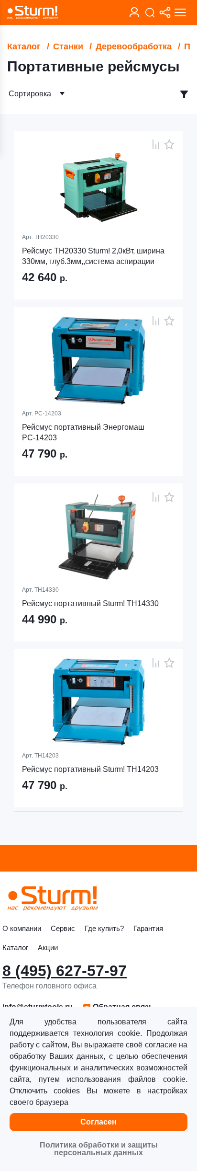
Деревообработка (134, 46)
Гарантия (148, 928)
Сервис (63, 928)
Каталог (24, 46)
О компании (21, 928)
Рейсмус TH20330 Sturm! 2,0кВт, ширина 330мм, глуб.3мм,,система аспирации (93, 256)
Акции (48, 947)
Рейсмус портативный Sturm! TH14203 (90, 769)
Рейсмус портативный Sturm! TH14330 (90, 603)
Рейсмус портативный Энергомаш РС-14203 (83, 432)
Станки (68, 46)
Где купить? (104, 928)
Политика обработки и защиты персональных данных (99, 1149)
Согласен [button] (98, 1122)
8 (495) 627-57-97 (64, 970)
